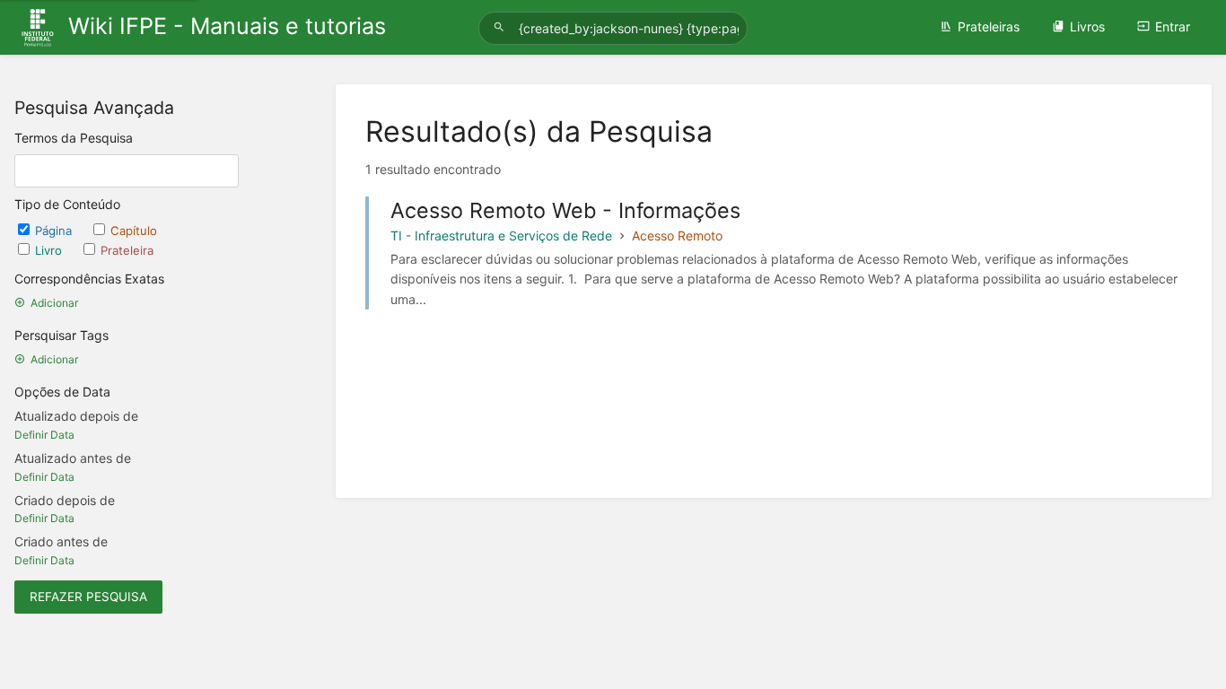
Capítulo (133, 230)
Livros (1087, 26)
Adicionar (54, 303)
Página (55, 230)
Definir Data (44, 434)
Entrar (1172, 26)
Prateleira (127, 250)
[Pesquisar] (502, 27)
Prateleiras (989, 26)
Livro (50, 250)
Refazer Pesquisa (88, 596)
